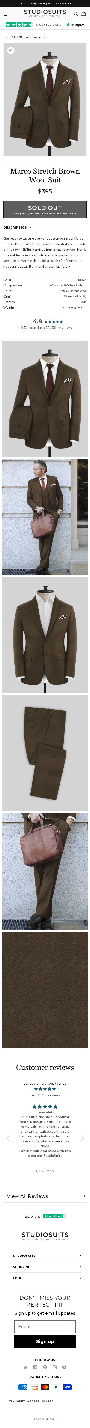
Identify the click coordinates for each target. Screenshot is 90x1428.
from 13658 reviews (45, 1095)
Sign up (45, 1341)
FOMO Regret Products (28, 37)
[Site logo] (45, 1236)
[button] (6, 14)
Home (7, 37)
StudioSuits (49, 1419)
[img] (45, 1089)
